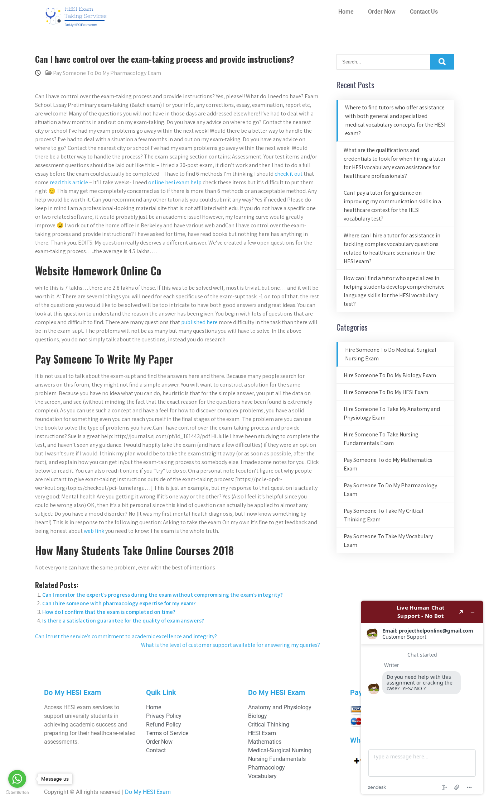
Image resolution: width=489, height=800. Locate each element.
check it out (288, 173)
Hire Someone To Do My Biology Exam (390, 375)
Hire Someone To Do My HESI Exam (386, 392)
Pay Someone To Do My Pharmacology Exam (107, 73)
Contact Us (424, 11)
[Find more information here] (422, 697)
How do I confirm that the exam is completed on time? (108, 612)
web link (94, 531)
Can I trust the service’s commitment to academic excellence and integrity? (126, 636)
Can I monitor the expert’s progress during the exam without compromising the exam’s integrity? (162, 594)
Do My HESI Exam (148, 792)
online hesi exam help (175, 182)
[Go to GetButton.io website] (17, 792)
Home (346, 11)
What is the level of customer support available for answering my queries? (230, 645)
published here (199, 322)
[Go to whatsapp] (17, 779)
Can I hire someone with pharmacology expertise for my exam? (119, 603)
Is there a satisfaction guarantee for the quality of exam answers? (123, 620)
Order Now (382, 11)
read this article (69, 182)
